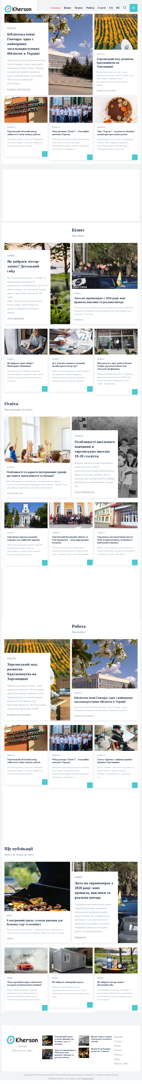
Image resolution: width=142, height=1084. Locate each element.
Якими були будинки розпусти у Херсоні (100, 1050)
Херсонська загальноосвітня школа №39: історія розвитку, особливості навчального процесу (115, 540)
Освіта (10, 467)
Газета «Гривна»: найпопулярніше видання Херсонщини (114, 761)
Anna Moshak (15, 318)
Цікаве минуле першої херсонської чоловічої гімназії (101, 1038)
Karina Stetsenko (18, 89)
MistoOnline (88, 1078)
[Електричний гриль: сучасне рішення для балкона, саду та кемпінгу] (37, 902)
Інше (9, 916)
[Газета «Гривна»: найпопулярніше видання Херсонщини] (116, 738)
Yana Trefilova (15, 493)
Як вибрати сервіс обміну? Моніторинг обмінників (20, 364)
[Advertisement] (71, 195)
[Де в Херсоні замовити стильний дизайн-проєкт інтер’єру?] (70, 342)
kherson (79, 320)
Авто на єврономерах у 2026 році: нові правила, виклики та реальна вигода (65, 1054)
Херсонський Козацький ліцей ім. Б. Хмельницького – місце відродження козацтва (70, 540)
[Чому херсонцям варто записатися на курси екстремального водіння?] (26, 960)
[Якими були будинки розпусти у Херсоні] (84, 1053)
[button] (124, 7)
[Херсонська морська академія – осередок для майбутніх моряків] (26, 515)
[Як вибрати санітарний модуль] (70, 960)
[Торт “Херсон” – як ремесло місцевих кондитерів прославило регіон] (116, 110)
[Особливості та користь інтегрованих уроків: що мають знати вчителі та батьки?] (37, 457)
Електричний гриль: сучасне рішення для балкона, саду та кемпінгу (64, 1040)
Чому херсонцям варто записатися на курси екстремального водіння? (24, 983)
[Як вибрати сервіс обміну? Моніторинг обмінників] (26, 342)
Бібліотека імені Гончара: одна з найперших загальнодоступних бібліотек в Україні (23, 43)
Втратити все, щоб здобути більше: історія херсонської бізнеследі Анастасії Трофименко (114, 366)
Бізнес (11, 256)
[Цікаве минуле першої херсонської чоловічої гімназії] (84, 1040)
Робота (11, 28)
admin (10, 939)
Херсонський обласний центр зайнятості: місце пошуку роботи (23, 761)
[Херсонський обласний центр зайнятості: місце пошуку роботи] (26, 110)
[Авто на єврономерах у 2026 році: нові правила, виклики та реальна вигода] (105, 283)
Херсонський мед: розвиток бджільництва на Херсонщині (115, 62)
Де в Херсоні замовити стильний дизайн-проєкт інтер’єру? (68, 364)
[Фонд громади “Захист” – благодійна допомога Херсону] (70, 110)
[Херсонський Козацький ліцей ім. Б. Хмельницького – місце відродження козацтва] (70, 515)
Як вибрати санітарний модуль (68, 982)
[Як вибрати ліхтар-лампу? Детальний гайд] (116, 960)
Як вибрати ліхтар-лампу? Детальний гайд (23, 266)
